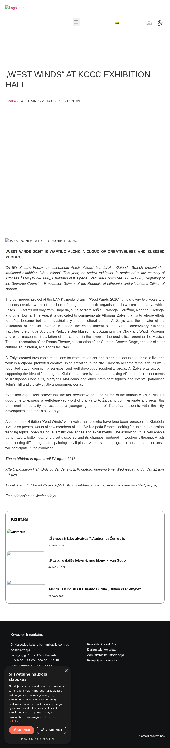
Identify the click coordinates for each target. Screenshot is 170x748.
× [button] (66, 671)
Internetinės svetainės (151, 736)
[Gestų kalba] (161, 23)
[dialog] (37, 705)
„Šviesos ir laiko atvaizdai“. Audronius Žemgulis (86, 538)
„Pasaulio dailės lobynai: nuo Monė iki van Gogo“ (87, 560)
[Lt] (117, 23)
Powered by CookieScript (37, 738)
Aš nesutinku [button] (51, 730)
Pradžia (10, 101)
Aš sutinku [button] (21, 730)
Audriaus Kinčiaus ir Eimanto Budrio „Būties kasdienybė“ (94, 589)
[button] (76, 22)
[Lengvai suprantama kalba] (149, 23)
